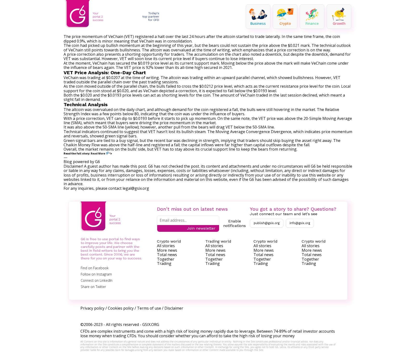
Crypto (285, 23)
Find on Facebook (95, 268)
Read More (98, 153)
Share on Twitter (93, 286)
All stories (166, 246)
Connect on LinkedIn (96, 280)
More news (167, 250)
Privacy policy (92, 308)
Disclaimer (173, 308)
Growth (339, 23)
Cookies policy (121, 308)
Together (165, 259)
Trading (164, 263)
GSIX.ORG (150, 324)
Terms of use (149, 308)
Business (258, 23)
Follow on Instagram (96, 274)
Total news (167, 254)
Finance (312, 23)
